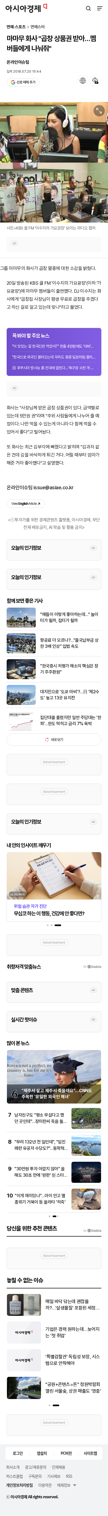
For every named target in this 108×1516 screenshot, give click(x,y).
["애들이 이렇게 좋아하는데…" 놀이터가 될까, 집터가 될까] (21, 626)
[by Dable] (92, 1230)
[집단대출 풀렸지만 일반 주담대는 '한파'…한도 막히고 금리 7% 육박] (21, 729)
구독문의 (35, 1476)
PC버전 (66, 1453)
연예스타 (37, 27)
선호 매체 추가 (25, 82)
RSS (69, 1476)
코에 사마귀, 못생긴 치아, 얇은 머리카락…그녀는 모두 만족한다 (72, 1360)
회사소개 (12, 1467)
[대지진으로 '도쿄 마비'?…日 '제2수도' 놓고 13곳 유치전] (21, 704)
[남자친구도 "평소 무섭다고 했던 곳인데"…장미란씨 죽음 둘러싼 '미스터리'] (86, 1128)
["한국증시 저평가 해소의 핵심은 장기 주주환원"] (21, 678)
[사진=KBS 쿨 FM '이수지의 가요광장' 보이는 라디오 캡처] (54, 162)
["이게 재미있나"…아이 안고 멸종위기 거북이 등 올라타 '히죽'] (86, 1208)
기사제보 (53, 1476)
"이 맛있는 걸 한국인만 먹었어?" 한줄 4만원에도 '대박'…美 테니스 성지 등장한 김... (54, 346)
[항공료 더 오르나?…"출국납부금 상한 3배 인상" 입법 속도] (21, 652)
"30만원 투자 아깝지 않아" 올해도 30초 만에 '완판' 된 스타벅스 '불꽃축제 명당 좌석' (41, 1175)
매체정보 (63, 1485)
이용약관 (45, 1485)
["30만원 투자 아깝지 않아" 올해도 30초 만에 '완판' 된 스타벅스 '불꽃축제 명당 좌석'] (86, 1181)
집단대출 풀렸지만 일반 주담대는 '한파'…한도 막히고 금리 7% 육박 (70, 720)
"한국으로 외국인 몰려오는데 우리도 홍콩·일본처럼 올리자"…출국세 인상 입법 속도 (54, 357)
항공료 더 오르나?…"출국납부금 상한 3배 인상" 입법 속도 (69, 643)
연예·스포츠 (16, 27)
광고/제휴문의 (35, 1467)
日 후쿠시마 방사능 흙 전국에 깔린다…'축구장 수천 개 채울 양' (54, 368)
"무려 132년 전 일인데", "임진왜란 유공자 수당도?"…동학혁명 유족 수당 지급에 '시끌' (39, 1148)
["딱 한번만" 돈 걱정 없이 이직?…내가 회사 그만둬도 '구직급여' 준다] (24, 1315)
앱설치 (42, 1453)
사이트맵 (90, 1453)
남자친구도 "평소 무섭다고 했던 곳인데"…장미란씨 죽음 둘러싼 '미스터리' (40, 1121)
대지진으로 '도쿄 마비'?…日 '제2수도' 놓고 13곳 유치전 (69, 694)
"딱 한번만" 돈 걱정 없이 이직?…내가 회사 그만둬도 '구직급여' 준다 (72, 1305)
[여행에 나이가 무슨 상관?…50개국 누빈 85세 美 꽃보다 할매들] (24, 1398)
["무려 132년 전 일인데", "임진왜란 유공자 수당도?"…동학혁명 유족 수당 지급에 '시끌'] (86, 1155)
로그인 (18, 1453)
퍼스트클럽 (14, 1476)
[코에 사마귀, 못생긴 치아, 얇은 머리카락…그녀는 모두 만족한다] (24, 1370)
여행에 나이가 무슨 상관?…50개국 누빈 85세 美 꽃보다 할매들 (73, 1388)
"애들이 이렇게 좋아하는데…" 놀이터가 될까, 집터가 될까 (69, 617)
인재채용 (58, 1467)
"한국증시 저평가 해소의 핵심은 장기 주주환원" (69, 669)
